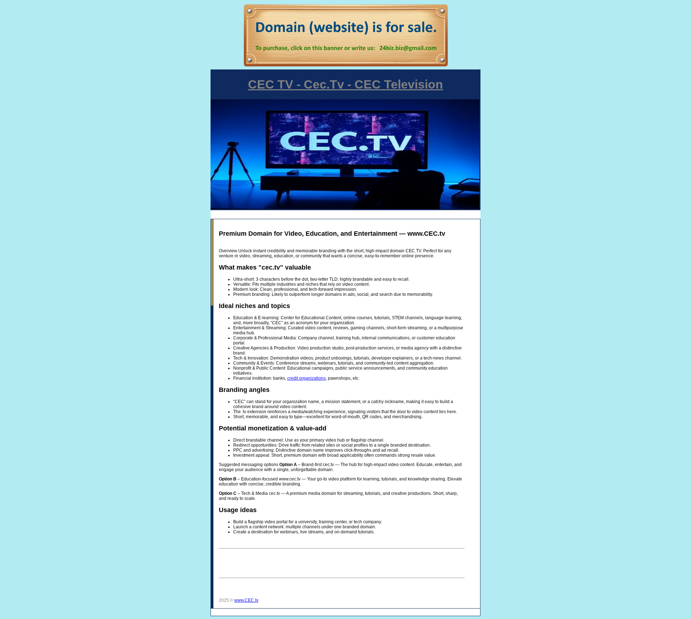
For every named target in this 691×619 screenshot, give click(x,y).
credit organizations (306, 378)
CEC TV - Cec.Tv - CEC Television (345, 84)
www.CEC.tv (246, 600)
